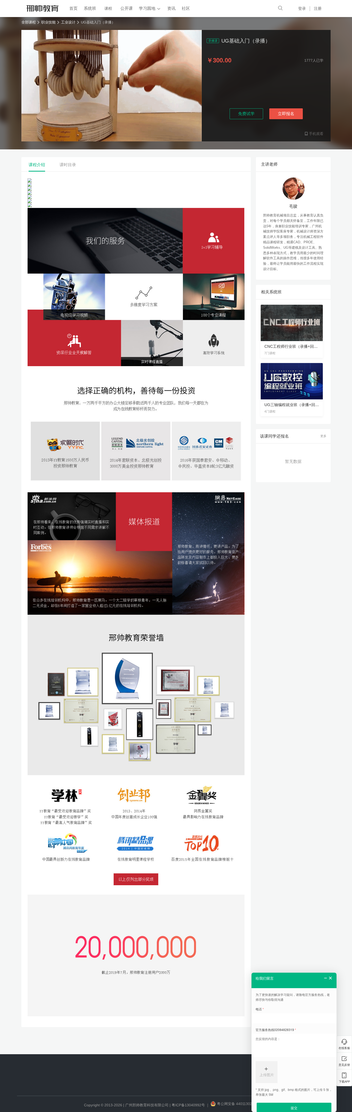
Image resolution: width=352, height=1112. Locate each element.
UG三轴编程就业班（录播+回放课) (294, 404)
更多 (323, 436)
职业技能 (48, 22)
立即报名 (286, 113)
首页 (73, 8)
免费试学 (246, 113)
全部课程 (28, 22)
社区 (186, 8)
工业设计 (68, 22)
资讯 (171, 8)
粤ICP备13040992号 (188, 1105)
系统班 (90, 8)
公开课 (126, 8)
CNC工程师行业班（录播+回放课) (293, 346)
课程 (108, 8)
